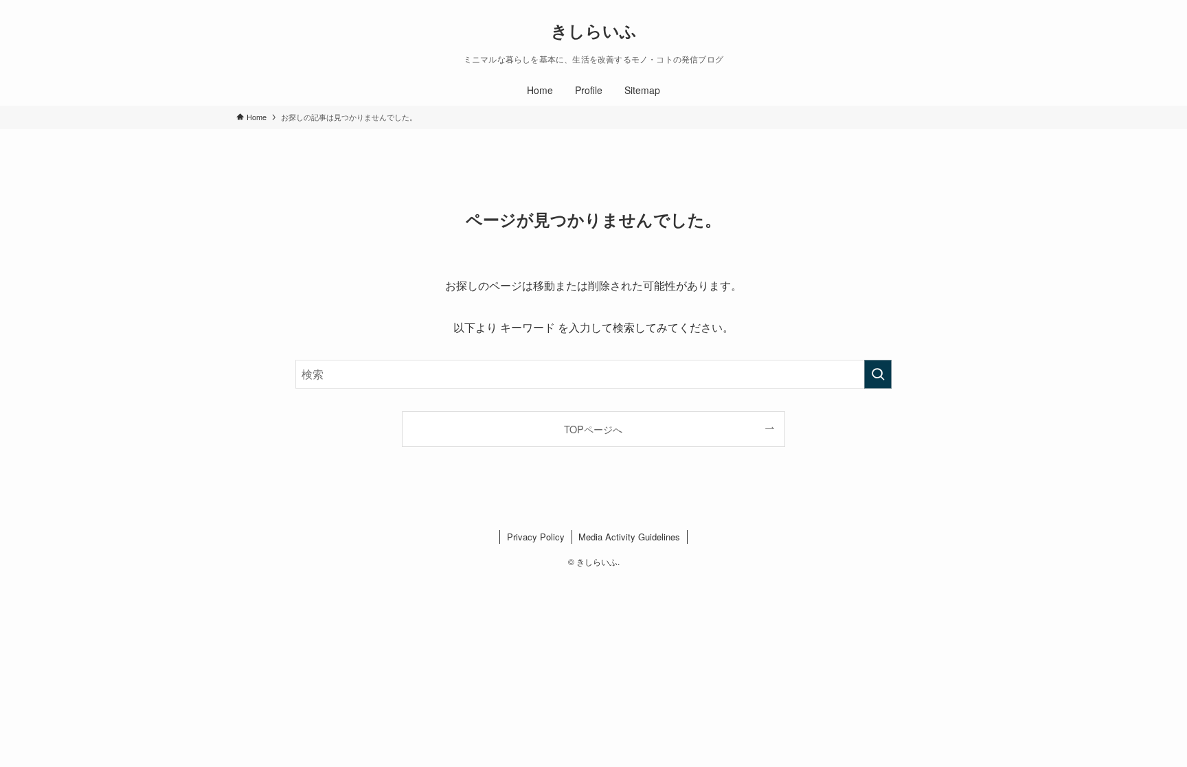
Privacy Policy (536, 536)
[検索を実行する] (878, 374)
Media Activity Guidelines (629, 536)
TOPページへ (593, 429)
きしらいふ (594, 30)
